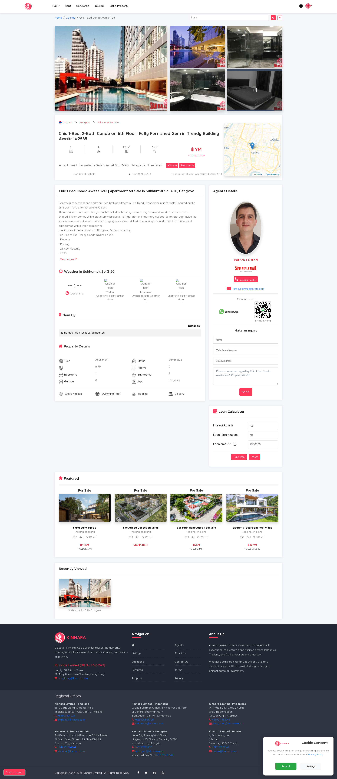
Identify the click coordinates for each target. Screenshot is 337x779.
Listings (70, 17)
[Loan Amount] (234, 444)
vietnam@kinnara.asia (71, 751)
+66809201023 (66, 715)
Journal (99, 6)
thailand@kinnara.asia (71, 719)
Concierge (82, 6)
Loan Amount (222, 444)
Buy (54, 6)
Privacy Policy (315, 754)
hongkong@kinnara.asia (73, 678)
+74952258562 (220, 747)
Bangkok (85, 122)
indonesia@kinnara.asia (149, 723)
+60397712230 (143, 747)
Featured (137, 670)
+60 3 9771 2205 (164, 755)
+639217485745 (221, 719)
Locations (138, 661)
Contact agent (14, 772)
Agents (179, 645)
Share (173, 165)
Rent (68, 6)
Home (58, 17)
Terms (178, 670)
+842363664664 (66, 747)
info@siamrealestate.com (249, 288)
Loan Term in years (225, 434)
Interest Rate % (223, 425)
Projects (137, 678)
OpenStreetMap (272, 174)
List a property (119, 6)
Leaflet (259, 174)
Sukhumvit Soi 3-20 (108, 122)
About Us (180, 653)
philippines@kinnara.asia (227, 723)
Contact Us (181, 661)
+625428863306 (144, 719)
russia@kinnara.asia (224, 751)
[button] (252, 146)
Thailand (67, 122)
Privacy (179, 678)
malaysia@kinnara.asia (149, 751)
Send (245, 392)
